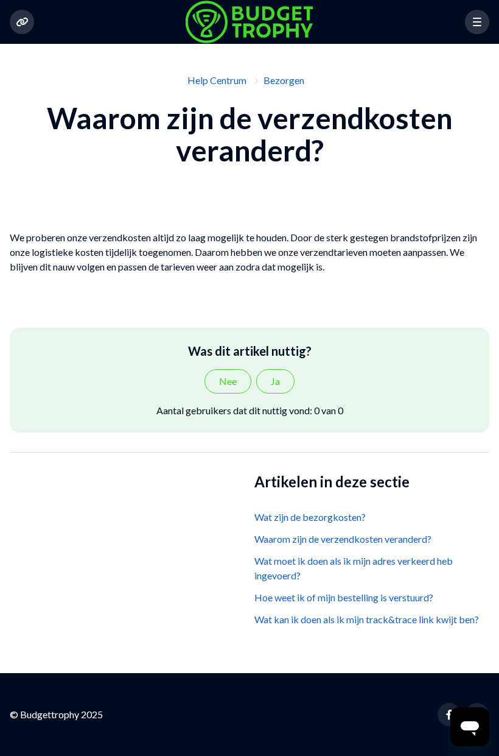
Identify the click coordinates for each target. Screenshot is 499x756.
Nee (228, 381)
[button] (477, 22)
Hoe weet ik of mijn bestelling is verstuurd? (343, 597)
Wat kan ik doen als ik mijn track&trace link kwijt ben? (366, 619)
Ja (275, 381)
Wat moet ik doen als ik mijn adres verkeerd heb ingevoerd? (353, 568)
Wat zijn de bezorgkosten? (310, 517)
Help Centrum (216, 80)
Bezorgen (283, 80)
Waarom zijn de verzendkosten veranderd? (342, 539)
